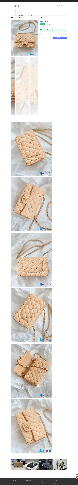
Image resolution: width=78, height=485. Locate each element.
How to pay (28, 482)
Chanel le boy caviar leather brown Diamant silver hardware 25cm (18, 471)
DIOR (57, 10)
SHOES (71, 10)
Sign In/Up (61, 6)
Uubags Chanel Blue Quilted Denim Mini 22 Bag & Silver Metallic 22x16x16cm (46, 471)
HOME (13, 10)
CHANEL (53, 10)
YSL (61, 10)
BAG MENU (18, 10)
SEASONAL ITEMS (41, 11)
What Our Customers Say (44, 482)
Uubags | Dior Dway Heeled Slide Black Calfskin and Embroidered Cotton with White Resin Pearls (32, 472)
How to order (13, 482)
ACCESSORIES (65, 10)
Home (13, 15)
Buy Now (46, 37)
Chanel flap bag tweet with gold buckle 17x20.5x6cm (60, 471)
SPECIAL (45, 10)
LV (49, 10)
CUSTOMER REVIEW (35, 11)
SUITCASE (24, 10)
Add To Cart (60, 37)
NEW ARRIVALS (29, 11)
